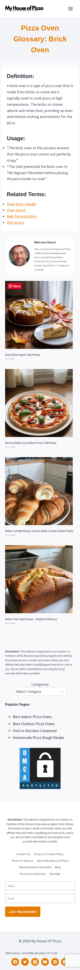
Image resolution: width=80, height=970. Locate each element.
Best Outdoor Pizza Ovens (34, 723)
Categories (40, 684)
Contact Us (23, 854)
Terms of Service (22, 861)
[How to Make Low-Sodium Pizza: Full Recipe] (39, 403)
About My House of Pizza (52, 861)
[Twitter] (25, 962)
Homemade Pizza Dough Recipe (38, 737)
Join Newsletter (23, 911)
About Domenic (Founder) (35, 867)
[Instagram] (35, 962)
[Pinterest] (55, 962)
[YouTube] (45, 962)
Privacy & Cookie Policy (49, 854)
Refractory (15, 222)
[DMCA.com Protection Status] (40, 768)
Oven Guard (16, 210)
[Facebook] (15, 962)
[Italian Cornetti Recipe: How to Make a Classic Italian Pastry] (39, 491)
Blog (58, 867)
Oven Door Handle (21, 204)
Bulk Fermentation (22, 216)
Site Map (54, 874)
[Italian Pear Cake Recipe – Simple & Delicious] (39, 579)
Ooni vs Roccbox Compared (35, 730)
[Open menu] (70, 8)
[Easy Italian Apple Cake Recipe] (39, 315)
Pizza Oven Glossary (33, 874)
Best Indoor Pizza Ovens (32, 716)
